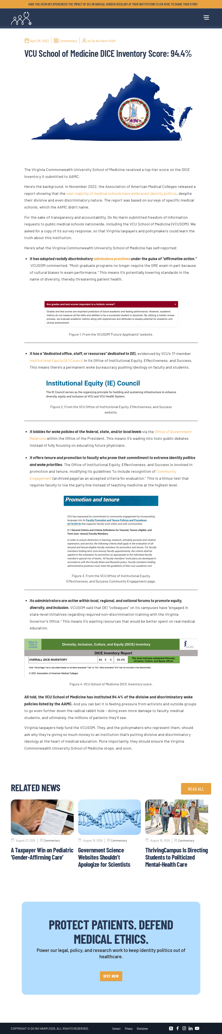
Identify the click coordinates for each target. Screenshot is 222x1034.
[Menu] (206, 16)
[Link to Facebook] (177, 1028)
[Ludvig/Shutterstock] (111, 112)
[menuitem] (112, 4)
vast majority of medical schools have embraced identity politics (121, 193)
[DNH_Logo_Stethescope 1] (21, 18)
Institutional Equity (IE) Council (56, 360)
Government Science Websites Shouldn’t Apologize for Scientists (104, 857)
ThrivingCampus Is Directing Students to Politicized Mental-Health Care (176, 857)
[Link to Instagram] (184, 1028)
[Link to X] (171, 1028)
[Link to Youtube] (197, 1028)
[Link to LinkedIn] (190, 1028)
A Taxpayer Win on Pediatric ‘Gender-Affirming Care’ (42, 853)
